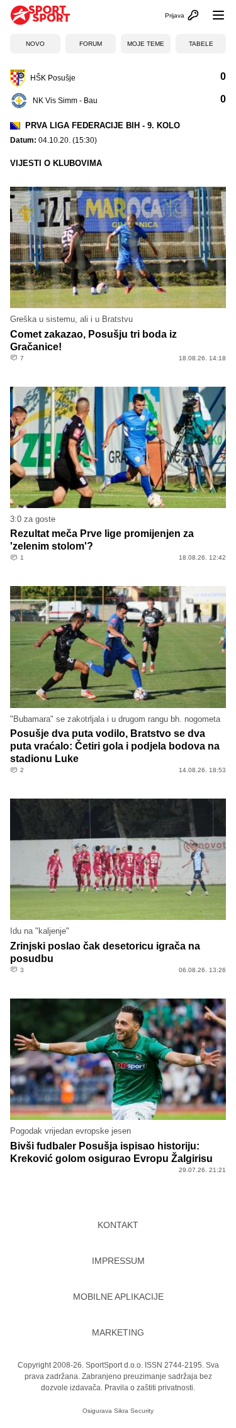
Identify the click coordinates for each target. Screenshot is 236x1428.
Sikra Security (134, 1410)
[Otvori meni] (212, 15)
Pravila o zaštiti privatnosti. (149, 1387)
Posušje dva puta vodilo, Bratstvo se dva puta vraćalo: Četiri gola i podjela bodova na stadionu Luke (115, 746)
